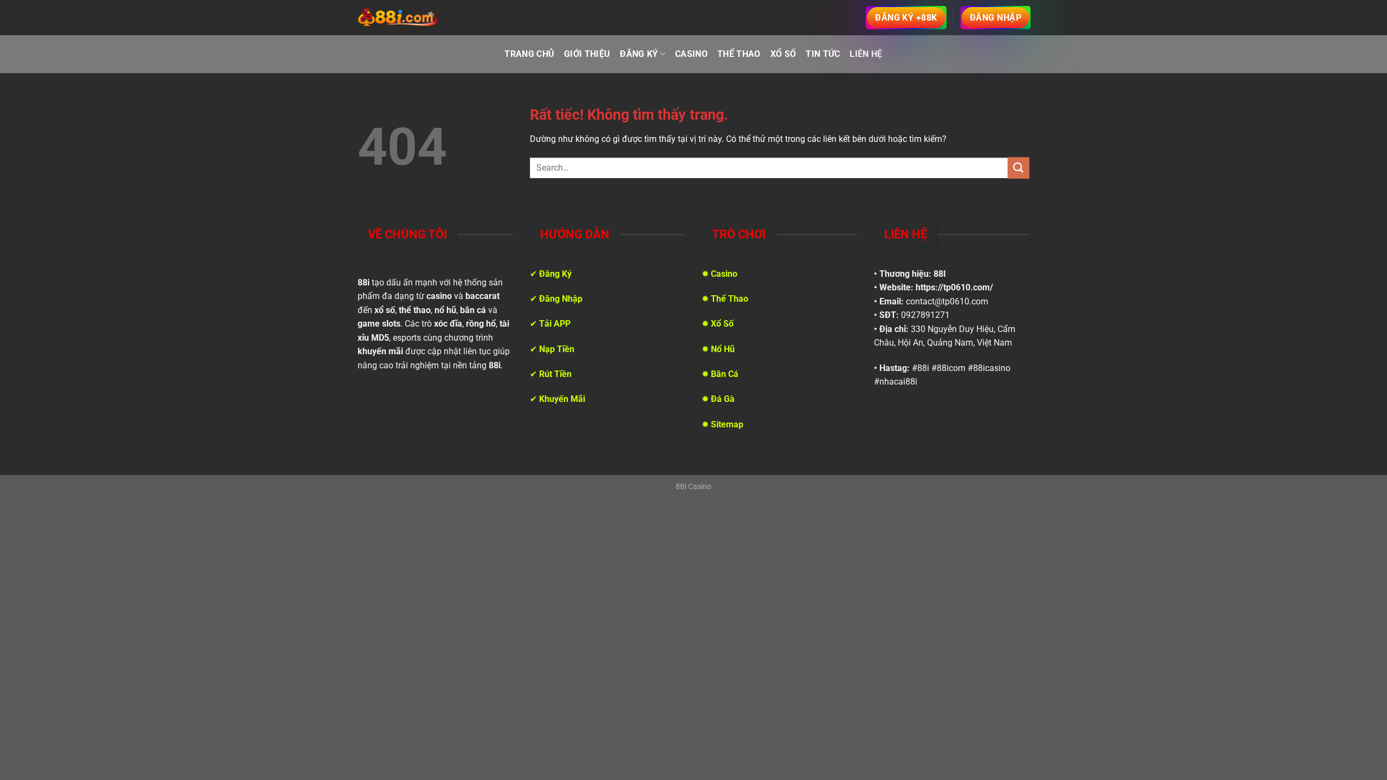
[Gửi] (1018, 167)
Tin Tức (823, 54)
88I (940, 274)
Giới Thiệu (587, 54)
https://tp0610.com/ (954, 287)
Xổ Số (783, 54)
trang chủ (529, 54)
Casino (691, 54)
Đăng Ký (639, 54)
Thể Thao (739, 54)
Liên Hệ (866, 54)
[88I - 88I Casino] (398, 18)
